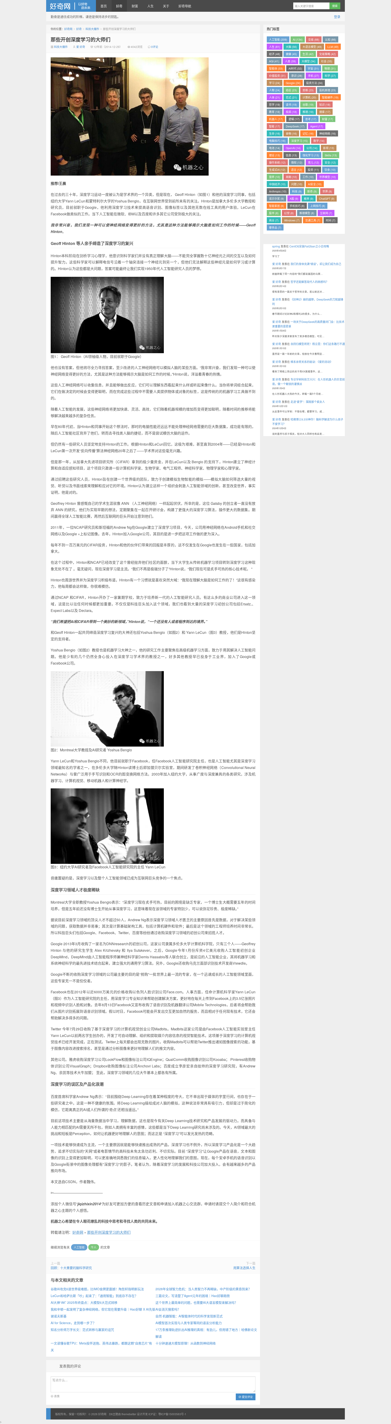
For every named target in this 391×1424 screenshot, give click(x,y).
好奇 (119, 6)
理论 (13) (274, 155)
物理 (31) (330, 68)
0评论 (154, 47)
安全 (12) (330, 162)
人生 (150, 6)
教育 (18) (274, 112)
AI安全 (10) (315, 184)
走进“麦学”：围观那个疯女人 (308, 402)
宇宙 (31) (313, 68)
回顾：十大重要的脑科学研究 (71, 1267)
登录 (337, 16)
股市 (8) (274, 213)
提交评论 (247, 1397)
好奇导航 (185, 6)
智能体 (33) (276, 68)
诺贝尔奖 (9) (276, 198)
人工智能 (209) (278, 39)
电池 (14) (274, 148)
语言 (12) (296, 170)
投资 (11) (313, 170)
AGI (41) (274, 61)
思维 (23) (308, 90)
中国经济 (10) (277, 184)
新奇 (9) (312, 191)
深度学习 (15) (299, 141)
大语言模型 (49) (312, 47)
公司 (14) (311, 148)
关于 (166, 6)
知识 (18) (324, 104)
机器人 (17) (276, 119)
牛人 (93, 1247)
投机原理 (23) (327, 90)
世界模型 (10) (327, 177)
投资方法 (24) (314, 83)
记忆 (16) (308, 133)
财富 (135, 6)
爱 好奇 (80, 47)
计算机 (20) (309, 97)
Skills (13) (331, 155)
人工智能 (79, 1247)
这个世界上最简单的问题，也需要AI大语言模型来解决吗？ (196, 1302)
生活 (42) (308, 54)
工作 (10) (308, 177)
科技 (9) (297, 191)
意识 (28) (296, 76)
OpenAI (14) (293, 148)
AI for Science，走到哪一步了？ (73, 1323)
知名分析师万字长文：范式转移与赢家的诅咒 (82, 1329)
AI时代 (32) (295, 68)
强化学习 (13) (311, 155)
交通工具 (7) (312, 220)
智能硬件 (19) (330, 97)
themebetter (129, 1414)
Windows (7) (292, 220)
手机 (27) (313, 76)
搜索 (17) (324, 112)
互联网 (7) (326, 213)
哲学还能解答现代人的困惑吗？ (310, 282)
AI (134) (298, 39)
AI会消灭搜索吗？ (168, 1309)
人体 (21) (274, 97)
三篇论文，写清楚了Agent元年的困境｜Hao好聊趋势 (192, 1295)
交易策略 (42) (327, 54)
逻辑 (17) (294, 119)
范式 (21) (291, 97)
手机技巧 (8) (297, 206)
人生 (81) (274, 47)
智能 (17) (274, 126)
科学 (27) (330, 76)
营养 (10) (274, 177)
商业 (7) (274, 220)
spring (276, 246)
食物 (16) (291, 133)
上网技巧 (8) (317, 206)
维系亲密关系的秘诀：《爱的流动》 (312, 362)
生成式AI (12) (277, 170)
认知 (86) (330, 39)
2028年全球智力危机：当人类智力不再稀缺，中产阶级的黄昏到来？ (203, 1289)
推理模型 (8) (306, 213)
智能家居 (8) (276, 206)
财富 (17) (327, 119)
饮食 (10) (330, 170)
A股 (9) (294, 198)
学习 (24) (274, 83)
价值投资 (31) (277, 76)
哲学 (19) (274, 104)
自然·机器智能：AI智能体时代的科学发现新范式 (189, 1316)
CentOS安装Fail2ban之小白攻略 (309, 246)
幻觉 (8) (289, 213)
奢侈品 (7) (275, 227)
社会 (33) (326, 61)
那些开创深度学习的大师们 (80, 39)
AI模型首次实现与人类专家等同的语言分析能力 (188, 1323)
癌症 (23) (291, 90)
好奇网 (71, 6)
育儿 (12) (313, 162)
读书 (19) (291, 104)
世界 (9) (327, 191)
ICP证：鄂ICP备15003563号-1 (167, 1414)
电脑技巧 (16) (277, 141)
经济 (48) (274, 54)
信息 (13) (291, 155)
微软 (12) (296, 162)
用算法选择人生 (244, 1267)
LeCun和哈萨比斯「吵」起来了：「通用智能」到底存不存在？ (94, 1295)
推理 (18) (308, 112)
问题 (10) (296, 184)
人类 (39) (290, 61)
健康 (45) (291, 54)
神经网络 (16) (327, 133)
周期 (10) (291, 177)
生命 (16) (274, 133)
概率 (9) (308, 198)
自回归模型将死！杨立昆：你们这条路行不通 (318, 344)
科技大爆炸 (92, 29)
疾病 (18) (291, 112)
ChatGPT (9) (326, 198)
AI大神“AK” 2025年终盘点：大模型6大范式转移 (84, 1302)
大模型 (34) (308, 61)
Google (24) (293, 83)
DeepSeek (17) (295, 126)
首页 (103, 6)
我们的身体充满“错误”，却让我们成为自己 (316, 264)
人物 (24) (274, 90)
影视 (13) (328, 148)
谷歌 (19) (308, 104)
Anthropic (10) (277, 191)
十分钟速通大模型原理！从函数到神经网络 (185, 1343)
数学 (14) (318, 141)
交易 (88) (313, 39)
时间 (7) (330, 220)
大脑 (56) (291, 47)
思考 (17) (310, 119)
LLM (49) (333, 47)
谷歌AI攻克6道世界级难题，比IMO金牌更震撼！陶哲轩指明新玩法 (97, 1289)
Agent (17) (316, 126)
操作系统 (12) (277, 162)
